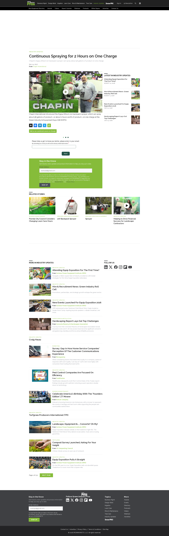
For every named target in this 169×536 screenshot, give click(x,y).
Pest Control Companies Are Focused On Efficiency (72, 374)
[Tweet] (44, 125)
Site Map (106, 529)
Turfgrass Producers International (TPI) (48, 415)
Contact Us (64, 529)
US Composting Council (64, 448)
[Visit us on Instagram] (120, 267)
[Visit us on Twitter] (111, 267)
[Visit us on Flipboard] (125, 267)
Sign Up (45, 185)
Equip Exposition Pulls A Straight (68, 459)
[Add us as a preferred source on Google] (49, 125)
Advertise (73, 529)
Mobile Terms (59, 182)
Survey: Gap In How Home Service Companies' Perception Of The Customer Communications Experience (75, 351)
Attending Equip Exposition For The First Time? (115, 80)
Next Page (46, 475)
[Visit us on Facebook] (116, 267)
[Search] (135, 3)
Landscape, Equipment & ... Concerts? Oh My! (75, 424)
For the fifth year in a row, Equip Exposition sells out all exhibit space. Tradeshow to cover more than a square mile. (75, 466)
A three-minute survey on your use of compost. (68, 451)
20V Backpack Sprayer (66, 219)
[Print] (31, 125)
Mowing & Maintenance (37, 216)
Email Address (44, 167)
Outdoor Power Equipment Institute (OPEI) (71, 273)
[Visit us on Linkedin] (106, 267)
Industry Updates (36, 52)
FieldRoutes (60, 378)
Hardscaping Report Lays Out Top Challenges (115, 117)
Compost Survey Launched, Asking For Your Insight (74, 443)
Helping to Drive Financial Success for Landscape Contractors (125, 221)
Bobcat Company (62, 399)
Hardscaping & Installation (61, 318)
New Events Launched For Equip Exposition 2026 (116, 105)
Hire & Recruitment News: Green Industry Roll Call (116, 92)
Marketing (56, 346)
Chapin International (39, 66)
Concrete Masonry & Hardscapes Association (72, 324)
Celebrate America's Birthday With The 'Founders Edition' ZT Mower (77, 395)
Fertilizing (56, 440)
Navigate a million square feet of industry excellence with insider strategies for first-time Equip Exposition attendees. (74, 277)
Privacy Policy (70, 182)
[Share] (35, 125)
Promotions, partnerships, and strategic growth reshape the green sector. (76, 292)
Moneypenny (60, 357)
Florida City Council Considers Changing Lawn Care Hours (42, 220)
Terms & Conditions (94, 529)
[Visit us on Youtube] (130, 267)
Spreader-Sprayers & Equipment (68, 216)
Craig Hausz (35, 339)
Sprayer (88, 219)
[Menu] (140, 3)
